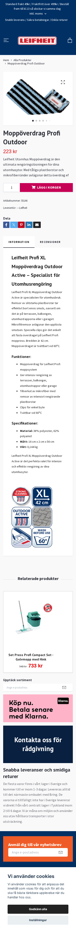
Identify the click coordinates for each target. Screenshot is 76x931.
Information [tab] (18, 253)
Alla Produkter (22, 72)
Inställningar (38, 920)
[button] (33, 133)
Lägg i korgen (49, 199)
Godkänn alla (38, 909)
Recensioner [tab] (50, 253)
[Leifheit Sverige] (44, 44)
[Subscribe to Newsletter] (64, 699)
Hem (6, 72)
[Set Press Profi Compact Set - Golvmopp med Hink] (30, 632)
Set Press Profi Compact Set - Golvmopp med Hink (30, 669)
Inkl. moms (36, 13)
